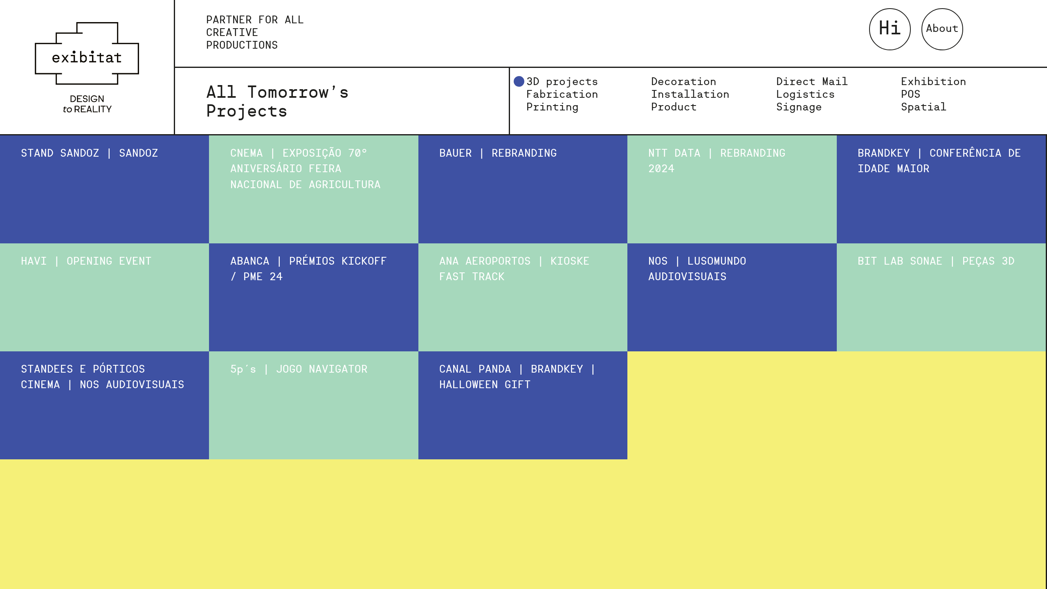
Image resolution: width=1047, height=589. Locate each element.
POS (911, 95)
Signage (799, 107)
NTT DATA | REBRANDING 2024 (717, 161)
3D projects (562, 82)
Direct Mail (812, 82)
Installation (690, 95)
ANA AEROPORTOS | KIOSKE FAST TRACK (514, 269)
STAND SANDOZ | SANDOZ (89, 153)
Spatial (924, 107)
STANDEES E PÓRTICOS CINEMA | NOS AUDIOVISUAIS (102, 377)
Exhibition (933, 82)
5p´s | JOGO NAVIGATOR (299, 369)
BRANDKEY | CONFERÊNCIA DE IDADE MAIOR (939, 161)
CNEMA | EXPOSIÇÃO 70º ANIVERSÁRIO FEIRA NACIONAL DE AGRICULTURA (305, 169)
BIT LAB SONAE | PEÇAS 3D (936, 261)
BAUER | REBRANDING (498, 153)
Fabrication (562, 95)
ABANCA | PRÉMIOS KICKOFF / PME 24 (308, 269)
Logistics (805, 95)
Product (674, 107)
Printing (552, 107)
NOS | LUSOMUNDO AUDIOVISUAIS (697, 269)
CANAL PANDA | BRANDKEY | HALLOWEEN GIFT (517, 377)
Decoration (684, 82)
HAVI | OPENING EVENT (86, 261)
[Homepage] (87, 67)
